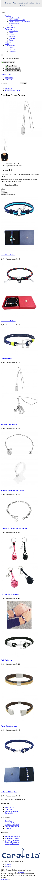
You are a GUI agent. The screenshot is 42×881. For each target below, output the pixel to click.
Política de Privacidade (12, 836)
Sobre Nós (8, 821)
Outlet (7, 44)
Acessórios (8, 29)
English (14, 66)
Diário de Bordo (10, 45)
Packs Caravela (10, 27)
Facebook (8, 865)
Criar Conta (8, 79)
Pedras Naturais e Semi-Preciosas (19, 21)
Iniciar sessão (9, 78)
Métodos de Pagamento (12, 823)
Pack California (6, 660)
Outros (11, 40)
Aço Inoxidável (14, 23)
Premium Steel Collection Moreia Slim (14, 528)
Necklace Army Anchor (12, 90)
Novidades (12, 51)
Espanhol (16, 68)
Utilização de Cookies (12, 844)
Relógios (12, 36)
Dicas (11, 47)
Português (16, 70)
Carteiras (12, 38)
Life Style (12, 49)
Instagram (8, 866)
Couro (11, 25)
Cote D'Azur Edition (8, 255)
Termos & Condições (12, 840)
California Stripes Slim (9, 792)
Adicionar (4, 192)
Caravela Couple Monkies (10, 594)
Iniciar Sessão (9, 807)
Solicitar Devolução (11, 811)
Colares (11, 34)
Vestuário (8, 42)
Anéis (11, 33)
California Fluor (6, 358)
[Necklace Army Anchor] (4, 144)
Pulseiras (8, 16)
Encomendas (9, 813)
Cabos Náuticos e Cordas (17, 20)
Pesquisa (23, 83)
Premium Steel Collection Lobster (12, 490)
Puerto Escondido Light (9, 726)
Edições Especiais (14, 18)
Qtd (2, 188)
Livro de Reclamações (12, 826)
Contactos (8, 828)
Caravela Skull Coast (8, 321)
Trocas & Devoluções (12, 842)
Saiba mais (4, 879)
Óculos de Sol (13, 31)
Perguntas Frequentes (12, 825)
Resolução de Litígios (12, 838)
